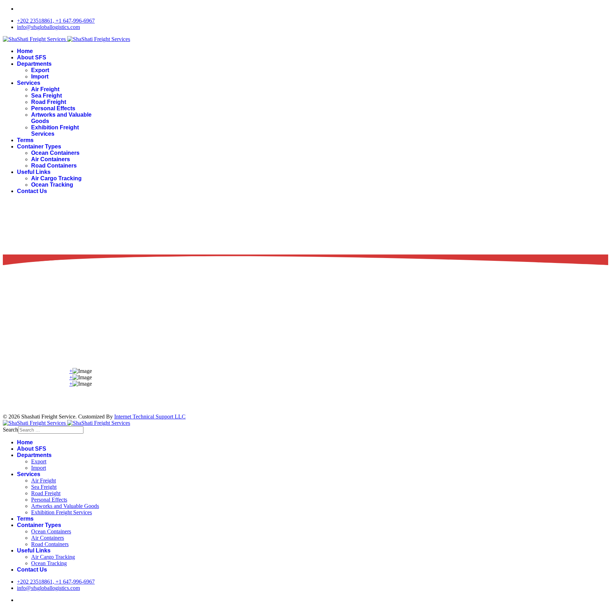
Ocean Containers (55, 153)
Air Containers (50, 159)
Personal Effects (53, 108)
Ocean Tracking (52, 185)
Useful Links (34, 172)
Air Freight (45, 89)
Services (28, 83)
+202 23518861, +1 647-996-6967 (56, 21)
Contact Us (32, 191)
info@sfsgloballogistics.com (48, 27)
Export (40, 70)
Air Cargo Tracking (56, 178)
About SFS (31, 57)
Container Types (39, 147)
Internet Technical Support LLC (150, 417)
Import (39, 77)
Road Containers (54, 166)
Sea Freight (46, 96)
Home (25, 51)
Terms (25, 140)
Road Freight (48, 102)
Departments (34, 64)
